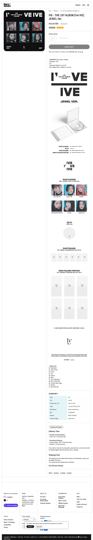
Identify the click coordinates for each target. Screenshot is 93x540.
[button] (78, 5)
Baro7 (14, 537)
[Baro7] (7, 5)
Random (53, 38)
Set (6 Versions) (63, 38)
